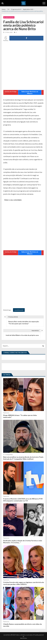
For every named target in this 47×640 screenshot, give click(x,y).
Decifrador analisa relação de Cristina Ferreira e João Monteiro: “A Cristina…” (22, 541)
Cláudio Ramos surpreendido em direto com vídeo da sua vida (22, 625)
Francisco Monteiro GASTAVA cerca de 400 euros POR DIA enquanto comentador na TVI (23, 500)
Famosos (6, 413)
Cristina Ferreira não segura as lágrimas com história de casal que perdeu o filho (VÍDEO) (23, 583)
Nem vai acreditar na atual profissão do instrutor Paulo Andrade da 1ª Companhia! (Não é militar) (23, 458)
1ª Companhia (8, 454)
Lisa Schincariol (18, 310)
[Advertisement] (23, 66)
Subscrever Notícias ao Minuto (29, 92)
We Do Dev (23, 638)
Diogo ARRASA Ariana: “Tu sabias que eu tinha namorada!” (20, 416)
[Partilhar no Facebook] (26, 38)
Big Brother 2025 (9, 17)
